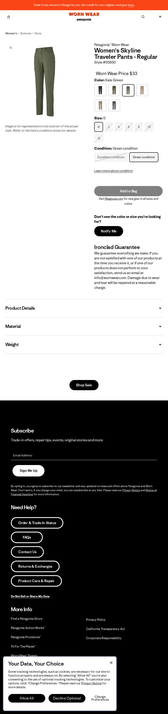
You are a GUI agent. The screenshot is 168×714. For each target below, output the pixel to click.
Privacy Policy (96, 620)
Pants (38, 33)
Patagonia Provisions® (26, 637)
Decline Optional (67, 698)
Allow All (27, 698)
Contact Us (27, 552)
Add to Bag (128, 191)
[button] (8, 16)
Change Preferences (100, 698)
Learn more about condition (113, 171)
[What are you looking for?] (143, 16)
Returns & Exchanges (35, 566)
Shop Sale (84, 385)
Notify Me (109, 231)
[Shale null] (101, 105)
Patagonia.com (114, 199)
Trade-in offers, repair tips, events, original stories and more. (57, 440)
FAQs (27, 537)
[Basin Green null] (114, 90)
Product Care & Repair (36, 581)
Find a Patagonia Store (26, 619)
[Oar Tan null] (142, 90)
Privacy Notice (131, 490)
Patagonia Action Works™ (28, 628)
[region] (59, 684)
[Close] (111, 662)
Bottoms (25, 33)
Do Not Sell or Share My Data (30, 596)
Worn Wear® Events (24, 656)
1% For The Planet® (23, 646)
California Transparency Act (105, 629)
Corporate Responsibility (103, 638)
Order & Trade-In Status (37, 523)
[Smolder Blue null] (114, 105)
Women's (11, 33)
